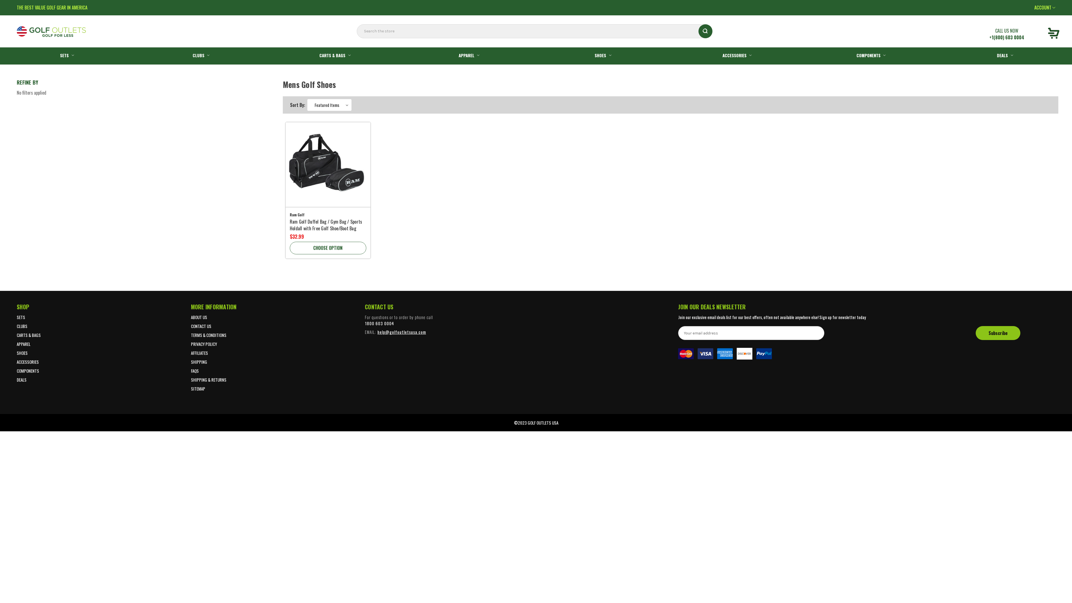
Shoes (600, 55)
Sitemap (198, 389)
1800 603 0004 (379, 323)
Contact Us (201, 326)
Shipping (199, 362)
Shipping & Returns (208, 380)
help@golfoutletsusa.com (401, 332)
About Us (199, 317)
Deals (1002, 55)
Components (868, 55)
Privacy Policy (204, 344)
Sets (64, 55)
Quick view (328, 159)
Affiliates (199, 353)
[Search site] (358, 42)
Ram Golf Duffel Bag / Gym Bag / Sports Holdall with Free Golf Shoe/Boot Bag (326, 225)
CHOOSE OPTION (328, 248)
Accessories (734, 55)
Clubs (198, 55)
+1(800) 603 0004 (1006, 37)
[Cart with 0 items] (1054, 34)
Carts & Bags (332, 55)
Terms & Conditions (208, 335)
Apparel (466, 55)
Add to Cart (328, 173)
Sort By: (297, 105)
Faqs (195, 371)
